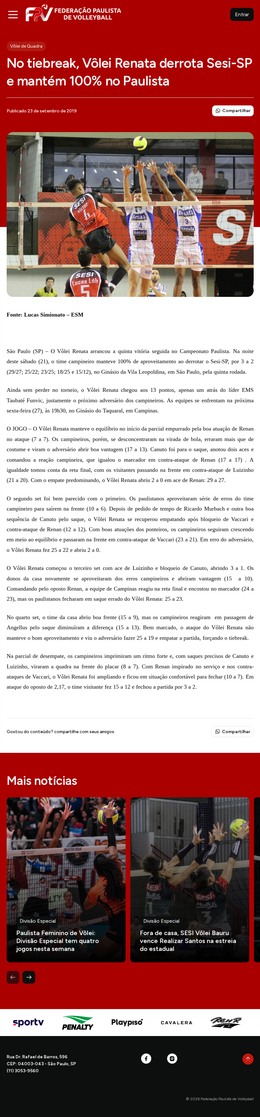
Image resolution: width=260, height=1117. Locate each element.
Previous (13, 977)
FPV (73, 12)
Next (29, 977)
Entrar (242, 14)
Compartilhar (236, 110)
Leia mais (66, 879)
